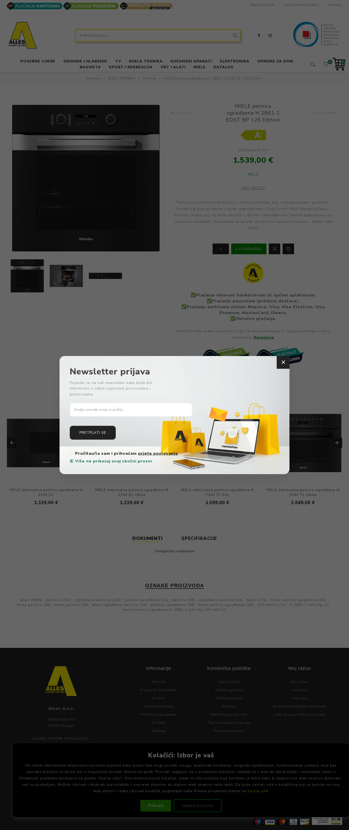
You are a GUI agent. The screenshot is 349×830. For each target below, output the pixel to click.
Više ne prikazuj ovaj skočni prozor (114, 461)
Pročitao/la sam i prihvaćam (126, 453)
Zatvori (283, 362)
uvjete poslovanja (158, 453)
